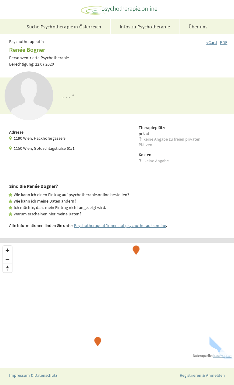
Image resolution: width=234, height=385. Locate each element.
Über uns (198, 26)
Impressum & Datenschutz (33, 375)
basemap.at (222, 355)
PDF (223, 42)
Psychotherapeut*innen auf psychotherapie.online (120, 225)
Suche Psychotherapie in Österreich (64, 26)
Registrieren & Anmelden (202, 375)
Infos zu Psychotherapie (145, 26)
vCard (211, 42)
